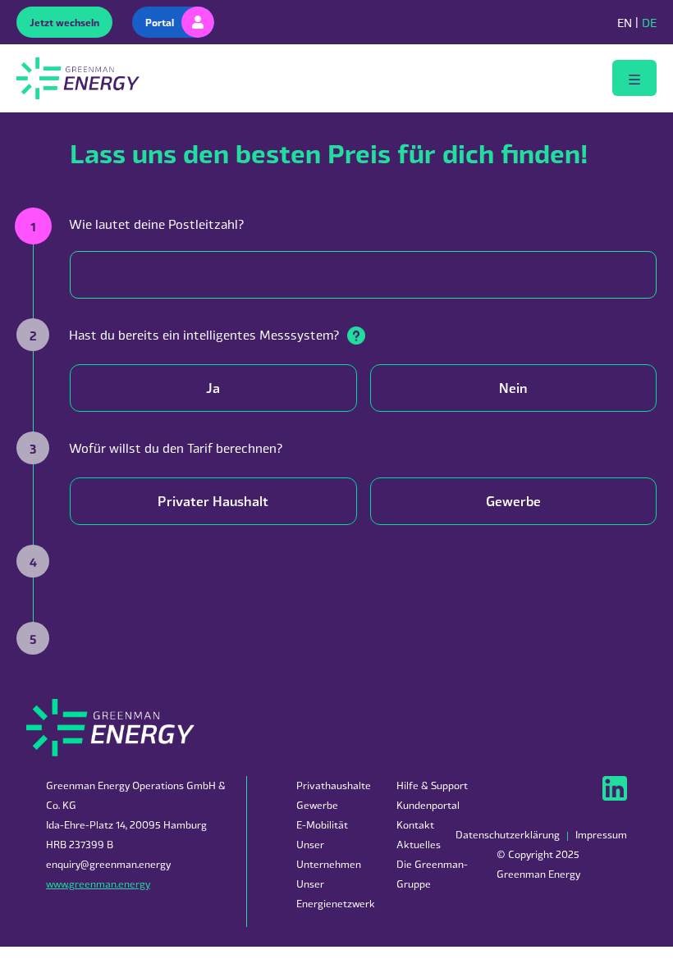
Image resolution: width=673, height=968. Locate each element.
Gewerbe (513, 500)
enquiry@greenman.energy (108, 864)
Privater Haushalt (213, 500)
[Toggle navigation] (634, 78)
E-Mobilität (322, 825)
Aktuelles (418, 845)
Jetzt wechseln (64, 22)
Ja (213, 387)
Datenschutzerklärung (508, 835)
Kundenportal (428, 805)
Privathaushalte (333, 785)
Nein (513, 387)
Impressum (601, 835)
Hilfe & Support (432, 785)
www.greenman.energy (98, 884)
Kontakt (415, 825)
